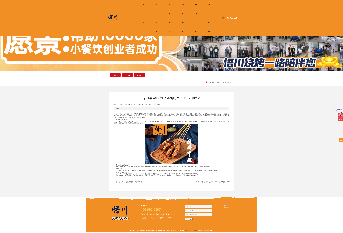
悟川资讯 (196, 17)
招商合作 (170, 17)
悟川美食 (183, 17)
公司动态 (119, 104)
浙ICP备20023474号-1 (191, 230)
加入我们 (209, 17)
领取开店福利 (188, 219)
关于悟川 (143, 17)
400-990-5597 (231, 18)
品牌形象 (156, 17)
